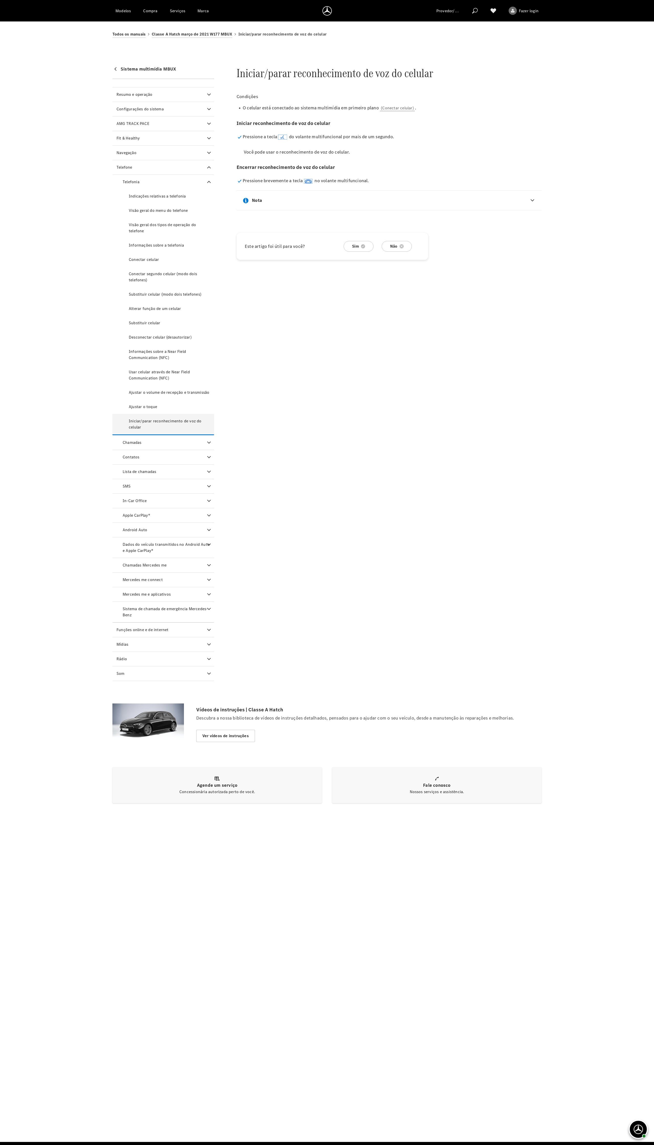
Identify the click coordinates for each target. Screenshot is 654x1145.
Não (394, 246)
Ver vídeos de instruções (225, 735)
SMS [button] (127, 486)
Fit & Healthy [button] (128, 138)
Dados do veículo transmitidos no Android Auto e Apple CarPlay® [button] (166, 547)
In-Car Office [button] (135, 500)
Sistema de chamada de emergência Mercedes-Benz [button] (165, 612)
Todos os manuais (129, 34)
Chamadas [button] (132, 442)
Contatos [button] (131, 457)
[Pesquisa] (475, 11)
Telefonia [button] (131, 181)
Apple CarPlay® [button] (136, 515)
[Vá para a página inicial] (327, 11)
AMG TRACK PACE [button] (132, 123)
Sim (355, 246)
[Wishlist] (493, 11)
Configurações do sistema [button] (140, 109)
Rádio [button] (121, 659)
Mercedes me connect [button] (143, 579)
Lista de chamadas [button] (139, 471)
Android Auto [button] (135, 530)
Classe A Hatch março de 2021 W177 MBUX (192, 34)
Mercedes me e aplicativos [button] (147, 594)
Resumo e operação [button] (134, 94)
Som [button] (120, 673)
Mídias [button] (122, 644)
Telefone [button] (124, 167)
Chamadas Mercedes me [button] (145, 565)
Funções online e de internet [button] (142, 629)
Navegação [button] (126, 152)
